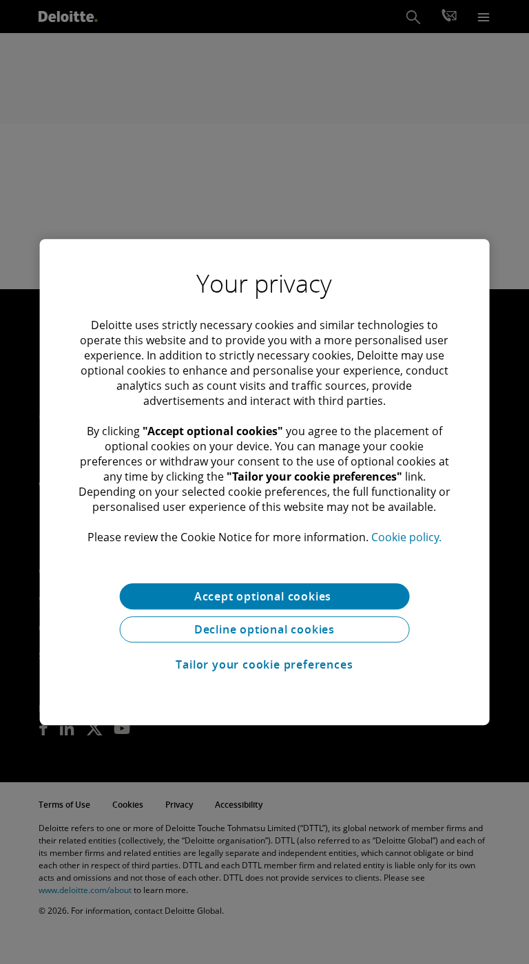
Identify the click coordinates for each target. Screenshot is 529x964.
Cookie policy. (406, 537)
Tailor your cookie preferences (264, 664)
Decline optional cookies (264, 629)
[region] (265, 482)
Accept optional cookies (264, 596)
